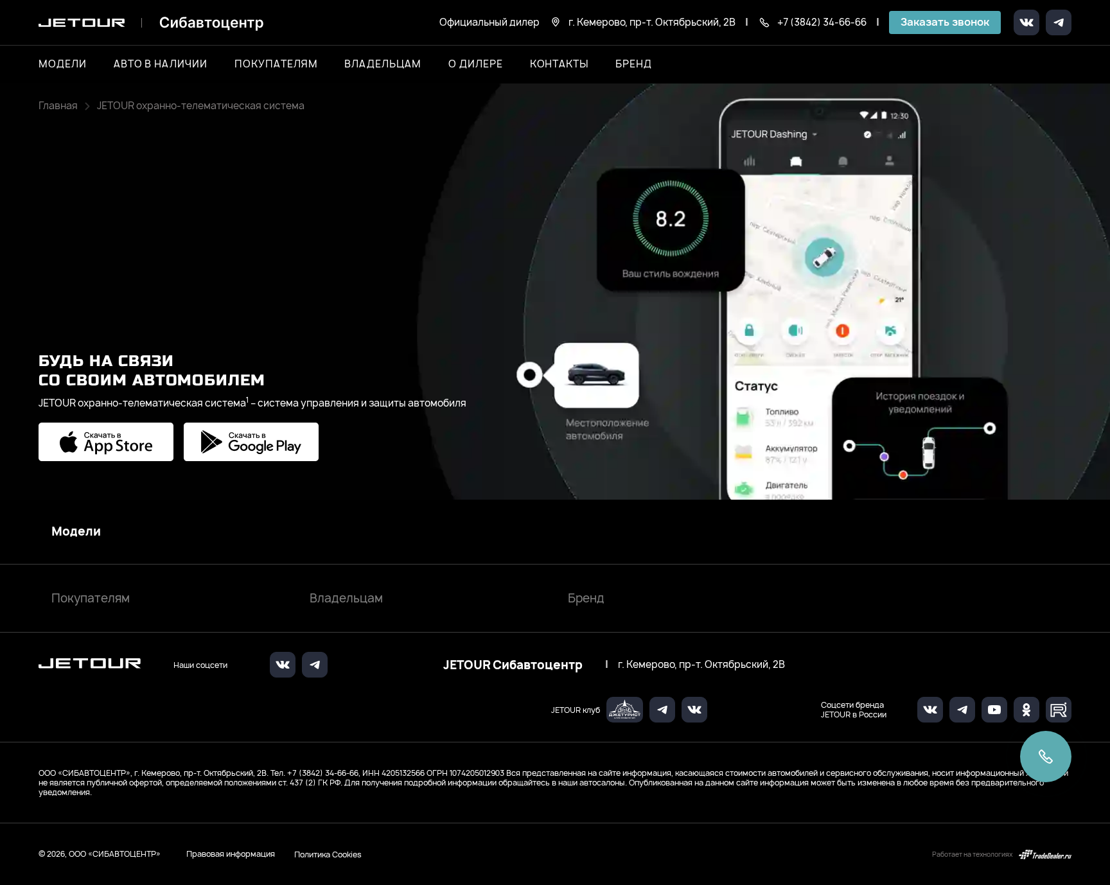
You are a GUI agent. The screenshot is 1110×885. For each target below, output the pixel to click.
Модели (76, 531)
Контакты (559, 64)
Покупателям (90, 598)
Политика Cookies (328, 854)
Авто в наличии (160, 64)
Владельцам (346, 598)
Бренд (586, 598)
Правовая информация (230, 854)
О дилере (475, 64)
